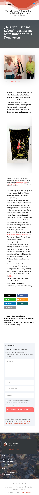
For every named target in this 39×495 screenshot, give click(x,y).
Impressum (6, 474)
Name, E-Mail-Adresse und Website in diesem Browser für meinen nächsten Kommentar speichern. (17, 403)
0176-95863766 (13, 449)
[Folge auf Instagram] (19, 483)
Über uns (23, 489)
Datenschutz (19, 487)
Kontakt (15, 489)
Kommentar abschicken (19, 410)
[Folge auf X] (16, 483)
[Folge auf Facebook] (13, 483)
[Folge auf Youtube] (22, 483)
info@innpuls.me (8, 472)
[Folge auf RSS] (25, 483)
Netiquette (28, 487)
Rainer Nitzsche (25, 492)
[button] (9, 145)
